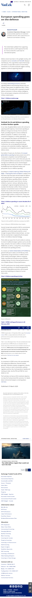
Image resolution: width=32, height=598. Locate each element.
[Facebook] (11, 586)
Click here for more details (13, 355)
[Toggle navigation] (29, 5)
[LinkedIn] (13, 586)
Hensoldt (21, 61)
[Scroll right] (29, 470)
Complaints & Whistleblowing (12, 593)
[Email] (21, 586)
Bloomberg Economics (14, 83)
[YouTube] (19, 586)
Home (4, 590)
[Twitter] (16, 586)
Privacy (15, 590)
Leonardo (14, 61)
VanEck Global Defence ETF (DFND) (19, 251)
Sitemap (10, 590)
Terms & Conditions (9, 591)
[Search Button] (25, 5)
